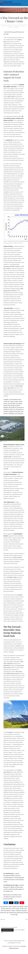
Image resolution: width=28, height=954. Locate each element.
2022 (9, 96)
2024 (12, 96)
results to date (7, 456)
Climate (22, 26)
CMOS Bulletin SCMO (14, 24)
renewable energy (11, 577)
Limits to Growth (17, 557)
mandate (19, 595)
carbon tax (8, 908)
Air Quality (16, 26)
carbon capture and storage (15, 906)
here (7, 798)
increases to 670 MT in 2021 (11, 266)
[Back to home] (14, 3)
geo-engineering (11, 912)
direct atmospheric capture (8, 910)
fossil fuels (3, 912)
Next (26, 919)
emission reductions (21, 910)
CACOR (6, 468)
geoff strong (19, 912)
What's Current (14, 27)
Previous (2, 919)
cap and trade (4, 906)
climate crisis (23, 908)
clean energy (15, 908)
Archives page (7, 930)
